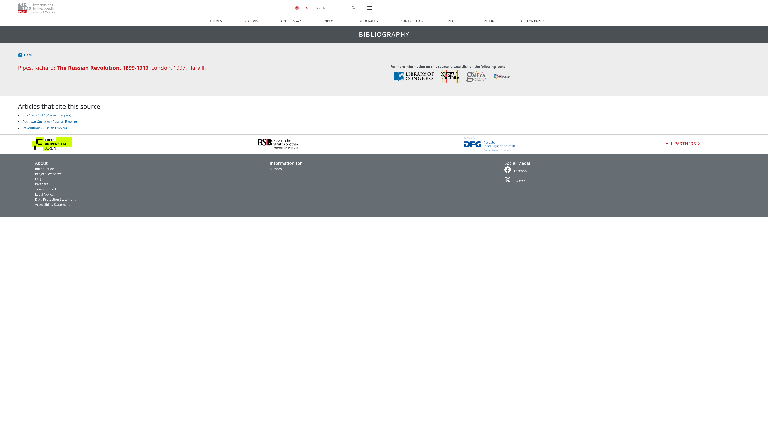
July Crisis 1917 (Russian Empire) (47, 115)
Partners (41, 184)
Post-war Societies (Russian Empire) (50, 121)
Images (453, 21)
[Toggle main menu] (370, 8)
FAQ (38, 179)
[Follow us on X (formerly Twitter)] (306, 8)
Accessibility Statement (52, 204)
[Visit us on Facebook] (297, 8)
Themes (215, 21)
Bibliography (366, 21)
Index (328, 21)
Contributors (413, 21)
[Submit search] (353, 8)
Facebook (521, 171)
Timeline (489, 21)
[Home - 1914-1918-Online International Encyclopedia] (38, 8)
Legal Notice (44, 194)
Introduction (44, 169)
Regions (251, 21)
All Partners (681, 144)
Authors (276, 169)
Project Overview (48, 174)
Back (28, 55)
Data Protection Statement (55, 199)
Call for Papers (532, 21)
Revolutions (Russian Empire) (45, 128)
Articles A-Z (291, 21)
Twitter (519, 181)
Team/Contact (45, 189)
